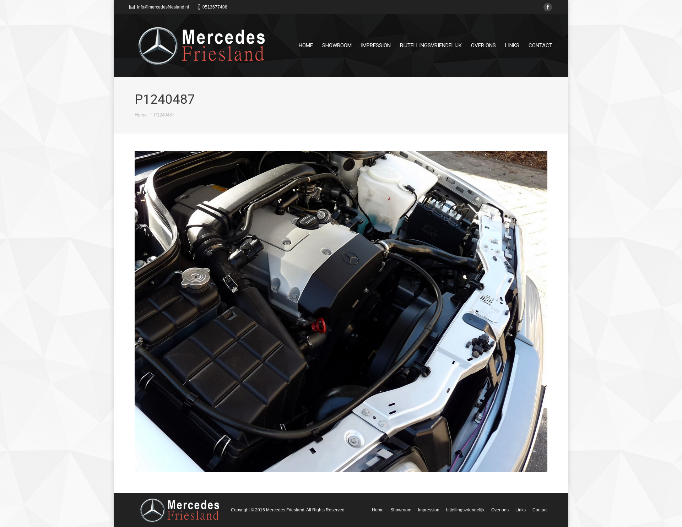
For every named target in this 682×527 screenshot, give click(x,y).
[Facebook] (547, 7)
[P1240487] (341, 311)
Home (141, 115)
